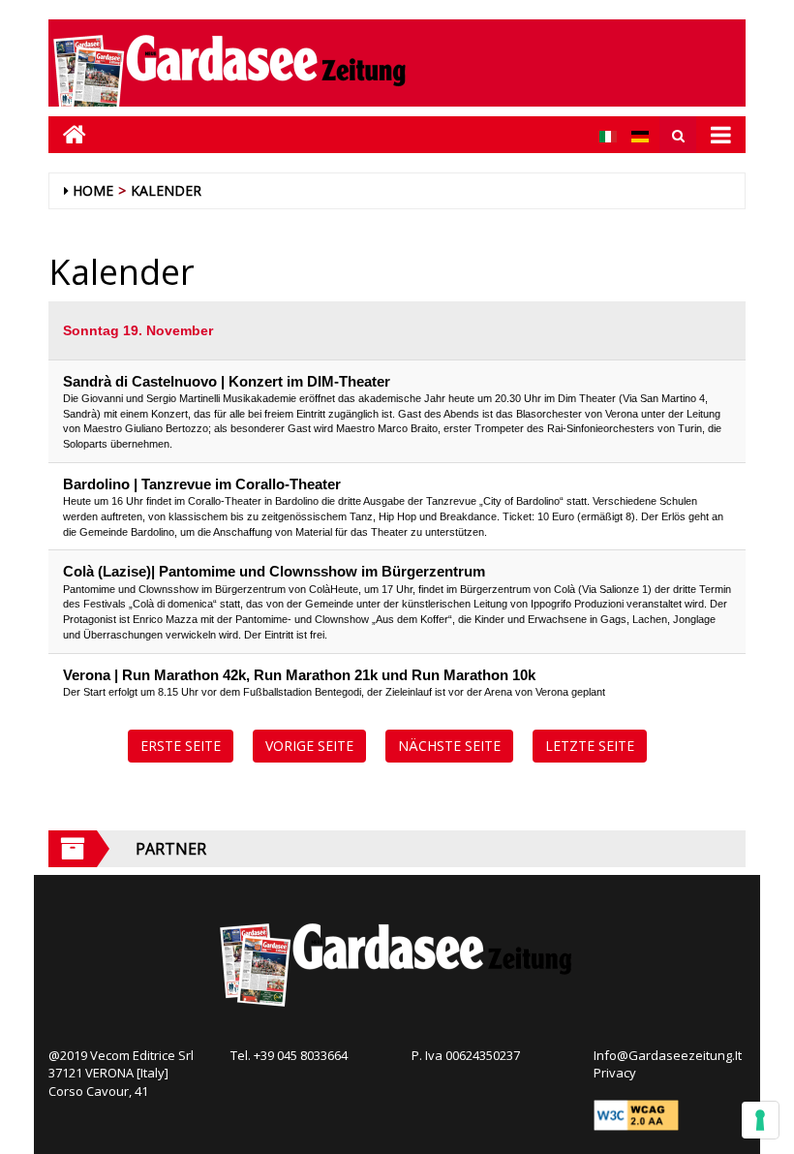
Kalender (166, 190)
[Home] (67, 134)
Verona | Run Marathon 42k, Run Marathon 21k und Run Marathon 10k (299, 675)
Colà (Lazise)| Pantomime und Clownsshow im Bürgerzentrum (274, 571)
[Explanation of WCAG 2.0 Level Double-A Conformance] (636, 1114)
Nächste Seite (449, 745)
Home (93, 190)
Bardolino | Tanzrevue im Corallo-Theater (202, 484)
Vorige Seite (309, 745)
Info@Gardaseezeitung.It (668, 1055)
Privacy (615, 1072)
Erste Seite (180, 745)
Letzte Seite (589, 745)
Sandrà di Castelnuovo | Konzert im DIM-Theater (226, 381)
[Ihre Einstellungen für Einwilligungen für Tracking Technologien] (760, 1120)
